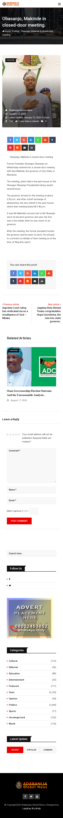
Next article (53, 304)
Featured (14, 686)
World (12, 723)
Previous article (11, 304)
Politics (15, 31)
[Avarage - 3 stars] (13, 434)
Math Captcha (14, 511)
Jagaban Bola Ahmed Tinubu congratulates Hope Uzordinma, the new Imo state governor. (49, 314)
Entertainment (16, 679)
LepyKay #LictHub (31, 808)
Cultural (13, 661)
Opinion (13, 698)
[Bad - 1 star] (7, 434)
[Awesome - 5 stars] (18, 434)
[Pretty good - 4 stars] (16, 434)
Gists (11, 692)
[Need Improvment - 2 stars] (10, 434)
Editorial (13, 667)
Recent (15, 750)
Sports (12, 711)
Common (47, 750)
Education (14, 673)
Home (7, 31)
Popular (31, 750)
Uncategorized (17, 717)
